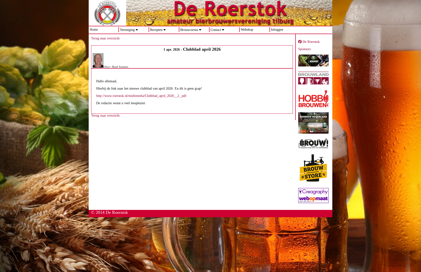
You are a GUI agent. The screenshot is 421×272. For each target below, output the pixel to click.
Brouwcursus (189, 30)
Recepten (156, 30)
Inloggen (277, 29)
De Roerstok (311, 42)
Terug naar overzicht (105, 38)
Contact (215, 30)
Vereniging (127, 30)
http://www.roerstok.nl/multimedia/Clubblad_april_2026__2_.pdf (141, 96)
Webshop (247, 29)
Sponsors (304, 49)
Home (94, 29)
